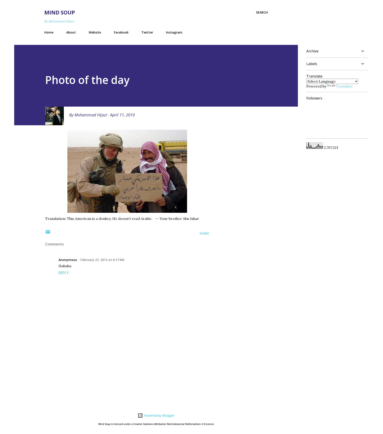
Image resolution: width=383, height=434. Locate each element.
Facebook (121, 32)
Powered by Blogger (158, 415)
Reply (64, 272)
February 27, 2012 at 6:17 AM (102, 260)
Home (48, 32)
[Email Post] (48, 233)
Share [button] (204, 233)
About (71, 32)
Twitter (147, 32)
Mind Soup (59, 12)
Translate (344, 86)
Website (95, 32)
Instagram (174, 32)
